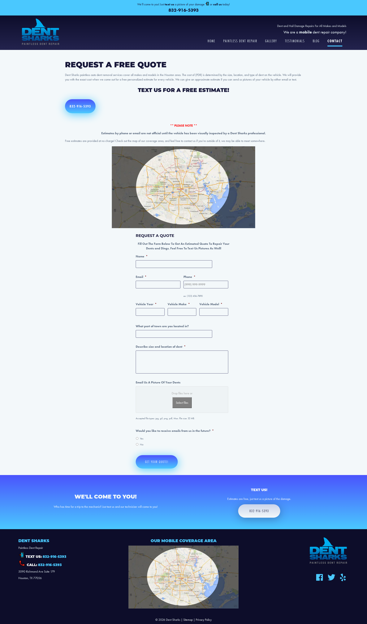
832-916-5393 (183, 10)
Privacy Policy (204, 620)
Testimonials (295, 41)
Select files (182, 403)
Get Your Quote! (157, 461)
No (141, 444)
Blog (316, 41)
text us (169, 4)
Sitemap (188, 620)
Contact (334, 41)
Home (211, 41)
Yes (141, 438)
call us (217, 4)
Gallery (271, 41)
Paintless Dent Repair (240, 41)
